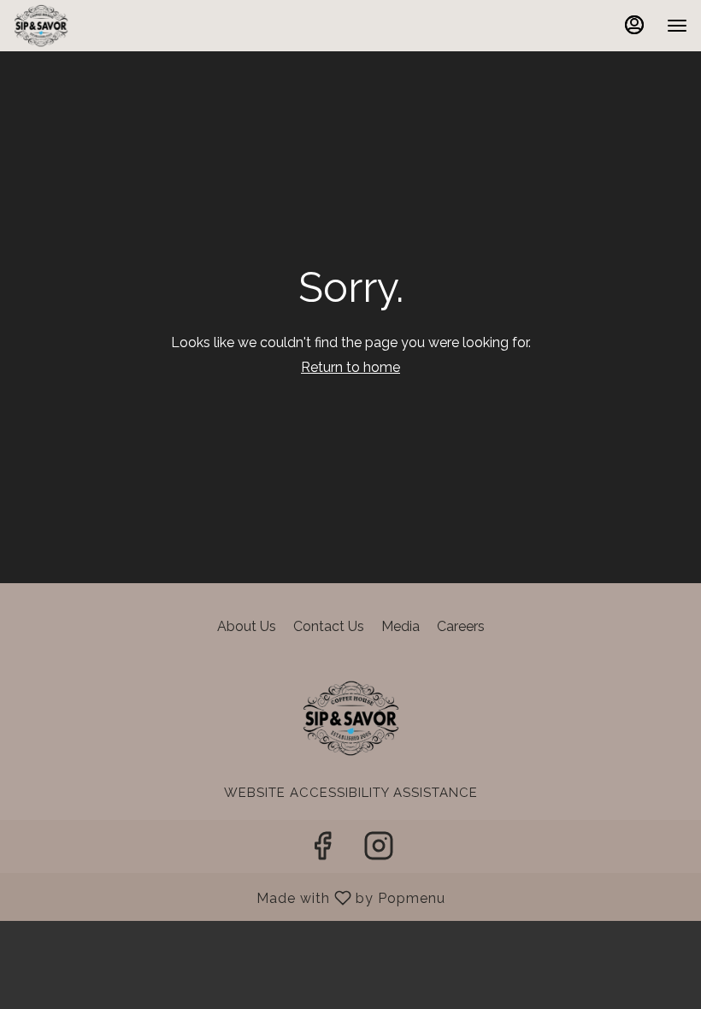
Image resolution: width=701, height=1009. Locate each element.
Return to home (350, 367)
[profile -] (634, 25)
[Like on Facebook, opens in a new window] (322, 850)
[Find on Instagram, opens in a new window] (378, 850)
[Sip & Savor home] (91, 25)
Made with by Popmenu (229, 897)
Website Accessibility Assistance (351, 792)
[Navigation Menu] (677, 25)
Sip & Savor (350, 718)
